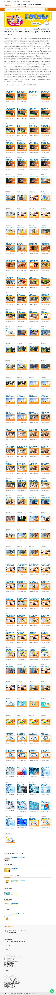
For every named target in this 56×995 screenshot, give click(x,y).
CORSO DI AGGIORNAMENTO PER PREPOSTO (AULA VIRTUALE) (45, 684)
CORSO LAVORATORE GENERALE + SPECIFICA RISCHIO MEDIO (34, 210)
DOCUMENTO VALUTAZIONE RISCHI (10, 717)
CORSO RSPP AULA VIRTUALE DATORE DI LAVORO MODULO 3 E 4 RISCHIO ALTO (34, 667)
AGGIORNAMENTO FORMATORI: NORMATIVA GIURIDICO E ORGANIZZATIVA (45, 531)
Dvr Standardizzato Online (9, 985)
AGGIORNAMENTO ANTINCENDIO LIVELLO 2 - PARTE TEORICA (45, 244)
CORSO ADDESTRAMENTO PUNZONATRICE (45, 312)
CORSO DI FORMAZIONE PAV (9, 413)
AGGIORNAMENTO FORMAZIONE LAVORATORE (33, 193)
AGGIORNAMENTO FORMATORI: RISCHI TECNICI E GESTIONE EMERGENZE (10, 548)
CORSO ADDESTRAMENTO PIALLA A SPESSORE (10, 329)
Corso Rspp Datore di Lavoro (10, 975)
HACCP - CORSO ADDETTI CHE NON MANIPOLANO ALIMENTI (21, 498)
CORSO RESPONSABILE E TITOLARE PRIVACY (45, 498)
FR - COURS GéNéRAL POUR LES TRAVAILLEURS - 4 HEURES (10, 633)
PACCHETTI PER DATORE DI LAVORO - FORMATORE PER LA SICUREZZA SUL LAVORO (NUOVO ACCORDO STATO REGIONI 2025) (21, 160)
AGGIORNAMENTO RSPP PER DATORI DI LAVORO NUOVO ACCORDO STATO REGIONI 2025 (33, 92)
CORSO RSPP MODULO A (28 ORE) (45, 515)
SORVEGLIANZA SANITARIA (9, 836)
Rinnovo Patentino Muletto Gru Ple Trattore (12, 982)
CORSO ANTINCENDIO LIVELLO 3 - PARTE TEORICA (10, 261)
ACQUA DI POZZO (21, 767)
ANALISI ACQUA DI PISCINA (45, 768)
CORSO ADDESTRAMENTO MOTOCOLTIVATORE (33, 278)
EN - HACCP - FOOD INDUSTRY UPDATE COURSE (9, 430)
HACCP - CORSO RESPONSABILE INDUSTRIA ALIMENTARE (44, 481)
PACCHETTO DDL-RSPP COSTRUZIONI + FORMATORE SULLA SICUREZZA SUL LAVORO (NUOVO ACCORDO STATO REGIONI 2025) (22, 177)
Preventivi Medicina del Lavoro (10, 957)
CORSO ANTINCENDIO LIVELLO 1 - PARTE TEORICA (33, 261)
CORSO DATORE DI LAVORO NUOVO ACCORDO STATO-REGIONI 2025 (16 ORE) (10, 92)
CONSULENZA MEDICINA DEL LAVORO (32, 819)
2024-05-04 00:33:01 (31, 84)
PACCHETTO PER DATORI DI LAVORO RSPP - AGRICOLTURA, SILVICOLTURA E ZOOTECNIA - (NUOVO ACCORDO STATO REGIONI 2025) (22, 143)
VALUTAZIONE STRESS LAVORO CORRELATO (10, 751)
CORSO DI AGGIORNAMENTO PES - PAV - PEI (34, 379)
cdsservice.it (7, 993)
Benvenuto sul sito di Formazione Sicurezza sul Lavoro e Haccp (17, 1)
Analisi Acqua (14, 892)
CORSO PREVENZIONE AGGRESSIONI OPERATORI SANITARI (10, 244)
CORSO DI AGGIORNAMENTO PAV (21, 396)
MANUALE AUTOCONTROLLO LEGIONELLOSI (45, 734)
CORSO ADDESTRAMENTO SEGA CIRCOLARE (9, 295)
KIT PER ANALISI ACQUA (9, 819)
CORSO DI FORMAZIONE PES (44, 396)
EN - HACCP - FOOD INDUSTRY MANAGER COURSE (21, 430)
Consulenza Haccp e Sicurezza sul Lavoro (12, 953)
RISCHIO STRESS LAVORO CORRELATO (21, 193)
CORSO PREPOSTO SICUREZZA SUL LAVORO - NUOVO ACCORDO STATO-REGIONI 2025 (45, 177)
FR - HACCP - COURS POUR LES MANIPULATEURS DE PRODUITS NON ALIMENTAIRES (45, 447)
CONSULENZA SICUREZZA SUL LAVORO (44, 650)
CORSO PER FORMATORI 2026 (32, 531)
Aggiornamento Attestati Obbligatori (11, 983)
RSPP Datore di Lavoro (8, 964)
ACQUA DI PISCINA (9, 767)
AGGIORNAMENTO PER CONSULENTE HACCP (22, 481)
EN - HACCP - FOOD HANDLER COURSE (33, 430)
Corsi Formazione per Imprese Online (11, 961)
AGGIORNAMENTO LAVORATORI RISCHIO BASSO (45, 667)
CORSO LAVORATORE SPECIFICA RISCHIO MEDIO (21, 227)
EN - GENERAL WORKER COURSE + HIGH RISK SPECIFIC (10, 616)
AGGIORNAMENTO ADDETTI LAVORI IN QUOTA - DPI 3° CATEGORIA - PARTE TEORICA (45, 295)
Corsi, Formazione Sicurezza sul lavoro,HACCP (15, 84)
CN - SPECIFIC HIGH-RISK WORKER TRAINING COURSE (45, 582)
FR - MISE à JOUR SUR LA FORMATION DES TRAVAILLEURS (10, 565)
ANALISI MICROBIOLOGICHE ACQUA (33, 802)
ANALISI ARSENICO (9, 801)
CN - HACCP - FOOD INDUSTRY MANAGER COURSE (21, 464)
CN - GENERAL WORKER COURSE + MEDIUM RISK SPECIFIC (45, 565)
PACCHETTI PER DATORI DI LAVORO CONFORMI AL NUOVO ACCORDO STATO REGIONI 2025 (33, 126)
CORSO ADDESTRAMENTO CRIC (9, 312)
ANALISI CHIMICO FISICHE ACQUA (21, 802)
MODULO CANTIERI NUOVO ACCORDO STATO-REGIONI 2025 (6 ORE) (21, 92)
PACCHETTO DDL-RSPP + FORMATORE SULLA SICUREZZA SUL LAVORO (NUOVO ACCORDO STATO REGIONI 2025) (33, 160)
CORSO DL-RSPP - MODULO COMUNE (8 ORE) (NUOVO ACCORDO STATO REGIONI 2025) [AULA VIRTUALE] (21, 109)
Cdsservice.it (8, 90)
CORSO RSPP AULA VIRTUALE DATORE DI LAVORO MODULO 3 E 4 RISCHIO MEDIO (10, 667)
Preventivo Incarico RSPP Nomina (10, 976)
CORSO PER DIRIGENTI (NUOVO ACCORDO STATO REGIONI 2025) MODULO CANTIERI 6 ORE (10, 109)
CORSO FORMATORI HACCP (45, 413)
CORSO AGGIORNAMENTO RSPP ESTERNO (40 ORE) (9, 531)
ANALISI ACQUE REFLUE (32, 785)
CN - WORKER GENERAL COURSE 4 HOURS (22, 565)
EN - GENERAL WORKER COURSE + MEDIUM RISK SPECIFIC (45, 599)
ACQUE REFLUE (32, 767)
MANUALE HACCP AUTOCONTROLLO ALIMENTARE (9, 734)
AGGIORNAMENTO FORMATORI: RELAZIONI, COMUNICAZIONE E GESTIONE (33, 548)
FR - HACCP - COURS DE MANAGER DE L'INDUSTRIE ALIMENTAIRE (22, 447)
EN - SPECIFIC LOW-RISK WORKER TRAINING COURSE (21, 616)
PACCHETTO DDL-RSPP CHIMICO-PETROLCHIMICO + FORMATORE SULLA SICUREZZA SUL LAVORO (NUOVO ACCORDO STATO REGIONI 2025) (33, 177)
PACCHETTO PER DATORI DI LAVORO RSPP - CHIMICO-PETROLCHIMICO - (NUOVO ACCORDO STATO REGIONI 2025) (10, 160)
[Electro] (7, 5)
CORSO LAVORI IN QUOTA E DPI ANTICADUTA (9, 278)
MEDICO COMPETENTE (45, 818)
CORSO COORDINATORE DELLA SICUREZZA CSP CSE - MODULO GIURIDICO (22, 531)
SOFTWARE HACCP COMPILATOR (45, 751)
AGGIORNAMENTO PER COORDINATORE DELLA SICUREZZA (34, 515)
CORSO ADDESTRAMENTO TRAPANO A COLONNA (34, 295)
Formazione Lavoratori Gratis (10, 959)
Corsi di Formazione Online (9, 954)
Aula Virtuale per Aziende (9, 960)
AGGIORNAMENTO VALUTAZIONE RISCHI (21, 717)
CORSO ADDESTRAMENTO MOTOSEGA (21, 278)
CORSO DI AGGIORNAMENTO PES (10, 396)
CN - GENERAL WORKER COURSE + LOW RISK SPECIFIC (34, 565)
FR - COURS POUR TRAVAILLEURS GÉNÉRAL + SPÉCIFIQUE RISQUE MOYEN (34, 633)
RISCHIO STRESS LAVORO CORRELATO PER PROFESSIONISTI (10, 515)
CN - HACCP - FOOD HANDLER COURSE (33, 464)
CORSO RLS (19, 345)
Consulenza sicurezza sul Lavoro (18, 857)
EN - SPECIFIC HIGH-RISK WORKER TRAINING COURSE (45, 616)
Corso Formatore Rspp (8, 974)
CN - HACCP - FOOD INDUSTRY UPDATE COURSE (9, 464)
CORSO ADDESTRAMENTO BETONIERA (33, 329)
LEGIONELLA (20, 818)
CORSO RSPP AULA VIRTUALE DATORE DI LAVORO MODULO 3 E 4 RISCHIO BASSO (22, 667)
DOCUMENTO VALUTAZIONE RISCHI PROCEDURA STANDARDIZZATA (45, 717)
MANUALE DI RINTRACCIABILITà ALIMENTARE (33, 734)
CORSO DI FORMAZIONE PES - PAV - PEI (33, 396)
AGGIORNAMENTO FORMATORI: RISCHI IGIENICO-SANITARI (21, 548)
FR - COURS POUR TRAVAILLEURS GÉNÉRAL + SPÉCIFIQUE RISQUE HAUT (45, 633)
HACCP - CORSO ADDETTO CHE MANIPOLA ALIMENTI (10, 498)
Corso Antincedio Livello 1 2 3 (10, 978)
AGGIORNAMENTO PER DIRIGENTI (34, 363)
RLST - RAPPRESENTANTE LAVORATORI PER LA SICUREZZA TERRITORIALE (10, 346)
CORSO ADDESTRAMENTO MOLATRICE (33, 312)
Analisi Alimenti (14, 903)
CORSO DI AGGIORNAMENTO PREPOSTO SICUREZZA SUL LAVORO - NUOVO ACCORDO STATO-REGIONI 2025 (10, 193)
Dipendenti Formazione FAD (9, 965)
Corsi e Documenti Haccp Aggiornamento (12, 956)
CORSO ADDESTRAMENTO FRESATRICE (45, 329)
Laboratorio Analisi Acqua (9, 958)
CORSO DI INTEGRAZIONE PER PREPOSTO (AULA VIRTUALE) (33, 684)
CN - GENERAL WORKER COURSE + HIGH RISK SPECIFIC (10, 582)
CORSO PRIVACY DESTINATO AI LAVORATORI (32, 498)
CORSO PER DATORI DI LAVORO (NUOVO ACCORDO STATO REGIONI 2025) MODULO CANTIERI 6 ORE (45, 92)
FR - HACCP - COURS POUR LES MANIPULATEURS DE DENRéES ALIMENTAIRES (33, 447)
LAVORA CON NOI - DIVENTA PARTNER (45, 700)
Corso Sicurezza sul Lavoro (9, 955)
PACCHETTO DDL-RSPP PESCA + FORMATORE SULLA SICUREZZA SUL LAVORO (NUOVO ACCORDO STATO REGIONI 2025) (10, 177)
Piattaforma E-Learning (8, 962)
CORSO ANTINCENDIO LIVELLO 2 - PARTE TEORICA (21, 261)
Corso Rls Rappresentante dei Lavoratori (12, 977)
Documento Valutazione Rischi (10, 986)
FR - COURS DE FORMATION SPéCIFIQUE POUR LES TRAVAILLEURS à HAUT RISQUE (34, 650)
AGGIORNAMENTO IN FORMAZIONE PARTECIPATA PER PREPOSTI (21, 363)
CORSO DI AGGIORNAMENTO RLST (45, 346)
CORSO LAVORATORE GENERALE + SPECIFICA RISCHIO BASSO (22, 210)
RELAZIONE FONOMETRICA (20, 751)
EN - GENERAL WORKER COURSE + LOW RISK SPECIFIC (34, 599)
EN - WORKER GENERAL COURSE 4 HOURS (22, 599)
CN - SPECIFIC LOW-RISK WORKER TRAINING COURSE (21, 582)
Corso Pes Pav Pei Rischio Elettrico (10, 979)
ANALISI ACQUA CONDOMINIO (9, 785)
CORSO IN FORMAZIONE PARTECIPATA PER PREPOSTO (9, 363)
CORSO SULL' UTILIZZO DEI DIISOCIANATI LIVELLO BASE (22, 244)
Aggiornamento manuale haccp (10, 966)
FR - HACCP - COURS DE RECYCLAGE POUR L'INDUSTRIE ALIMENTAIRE (10, 447)
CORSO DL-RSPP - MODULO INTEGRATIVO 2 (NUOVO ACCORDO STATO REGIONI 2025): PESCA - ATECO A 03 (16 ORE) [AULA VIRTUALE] (45, 109)
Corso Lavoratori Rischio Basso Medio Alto (12, 980)
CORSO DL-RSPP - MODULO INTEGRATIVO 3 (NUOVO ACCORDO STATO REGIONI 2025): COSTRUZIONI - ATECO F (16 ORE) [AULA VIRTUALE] (10, 126)
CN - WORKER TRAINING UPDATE (9, 599)
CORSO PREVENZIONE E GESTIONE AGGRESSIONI (45, 227)
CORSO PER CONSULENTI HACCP (33, 413)
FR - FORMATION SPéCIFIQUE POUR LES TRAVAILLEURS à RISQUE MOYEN (21, 650)
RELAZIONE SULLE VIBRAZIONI (33, 751)
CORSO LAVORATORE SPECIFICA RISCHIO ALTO (33, 227)
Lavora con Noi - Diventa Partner (18, 913)
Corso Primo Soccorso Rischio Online (11, 981)
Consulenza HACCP (15, 868)
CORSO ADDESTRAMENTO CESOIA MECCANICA (21, 329)
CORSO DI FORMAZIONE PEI (21, 413)
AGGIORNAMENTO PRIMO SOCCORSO (21, 379)
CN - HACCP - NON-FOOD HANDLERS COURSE (45, 464)
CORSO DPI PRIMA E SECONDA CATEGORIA (45, 261)
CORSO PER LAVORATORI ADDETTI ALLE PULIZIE (45, 193)
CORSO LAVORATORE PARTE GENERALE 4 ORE (10, 210)
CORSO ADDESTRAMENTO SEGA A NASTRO (21, 295)
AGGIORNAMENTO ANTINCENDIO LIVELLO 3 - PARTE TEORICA (34, 244)
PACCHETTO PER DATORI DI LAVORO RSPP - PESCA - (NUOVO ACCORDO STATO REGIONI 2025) (33, 143)
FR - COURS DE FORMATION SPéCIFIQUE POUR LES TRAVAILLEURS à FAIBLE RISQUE (10, 650)
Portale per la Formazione (9, 963)
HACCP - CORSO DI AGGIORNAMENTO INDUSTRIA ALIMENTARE (33, 481)
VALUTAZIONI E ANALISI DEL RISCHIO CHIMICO (33, 717)
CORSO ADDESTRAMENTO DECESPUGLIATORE (45, 278)
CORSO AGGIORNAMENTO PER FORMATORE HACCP (10, 481)
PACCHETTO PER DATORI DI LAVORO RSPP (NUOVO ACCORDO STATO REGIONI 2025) (10, 143)
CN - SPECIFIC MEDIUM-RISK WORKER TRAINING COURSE (34, 582)
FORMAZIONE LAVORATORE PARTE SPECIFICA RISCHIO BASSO (10, 227)
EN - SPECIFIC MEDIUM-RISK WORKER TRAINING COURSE (34, 616)
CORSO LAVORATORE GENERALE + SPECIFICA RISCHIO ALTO (45, 210)
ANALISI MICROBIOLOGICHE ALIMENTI (45, 802)
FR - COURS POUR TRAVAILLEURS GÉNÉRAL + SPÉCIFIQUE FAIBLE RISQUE (22, 633)
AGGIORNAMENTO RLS (34, 345)
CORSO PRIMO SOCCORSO (8, 379)
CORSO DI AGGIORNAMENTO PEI (45, 379)
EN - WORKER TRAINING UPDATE (45, 548)
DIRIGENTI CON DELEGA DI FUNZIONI (45, 363)
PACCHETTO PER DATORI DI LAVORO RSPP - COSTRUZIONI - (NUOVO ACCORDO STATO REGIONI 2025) (45, 143)
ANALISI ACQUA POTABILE (20, 785)
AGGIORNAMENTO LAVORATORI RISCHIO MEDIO (10, 684)
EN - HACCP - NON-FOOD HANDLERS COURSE (45, 430)
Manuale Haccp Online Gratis (9, 984)
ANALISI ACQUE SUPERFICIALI (44, 785)
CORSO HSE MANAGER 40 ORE (22, 515)
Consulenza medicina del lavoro (18, 880)
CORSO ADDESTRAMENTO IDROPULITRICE (21, 312)
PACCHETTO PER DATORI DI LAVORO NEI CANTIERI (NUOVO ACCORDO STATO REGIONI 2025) (45, 126)
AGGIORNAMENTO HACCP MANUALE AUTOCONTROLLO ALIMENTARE (21, 734)
